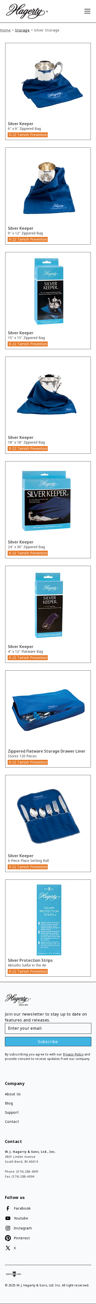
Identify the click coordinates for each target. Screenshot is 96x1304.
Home (5, 30)
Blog (9, 1103)
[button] (86, 11)
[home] (39, 11)
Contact (12, 1121)
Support (12, 1112)
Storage (22, 30)
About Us (13, 1094)
